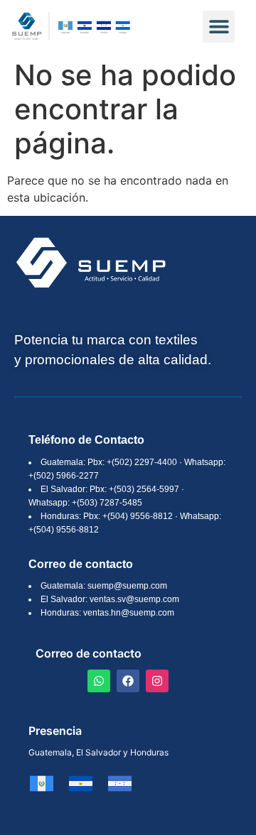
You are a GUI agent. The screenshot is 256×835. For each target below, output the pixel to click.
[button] (219, 27)
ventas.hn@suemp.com (128, 613)
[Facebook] (128, 681)
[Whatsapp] (98, 681)
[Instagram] (157, 681)
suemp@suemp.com (127, 586)
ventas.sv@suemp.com (134, 599)
